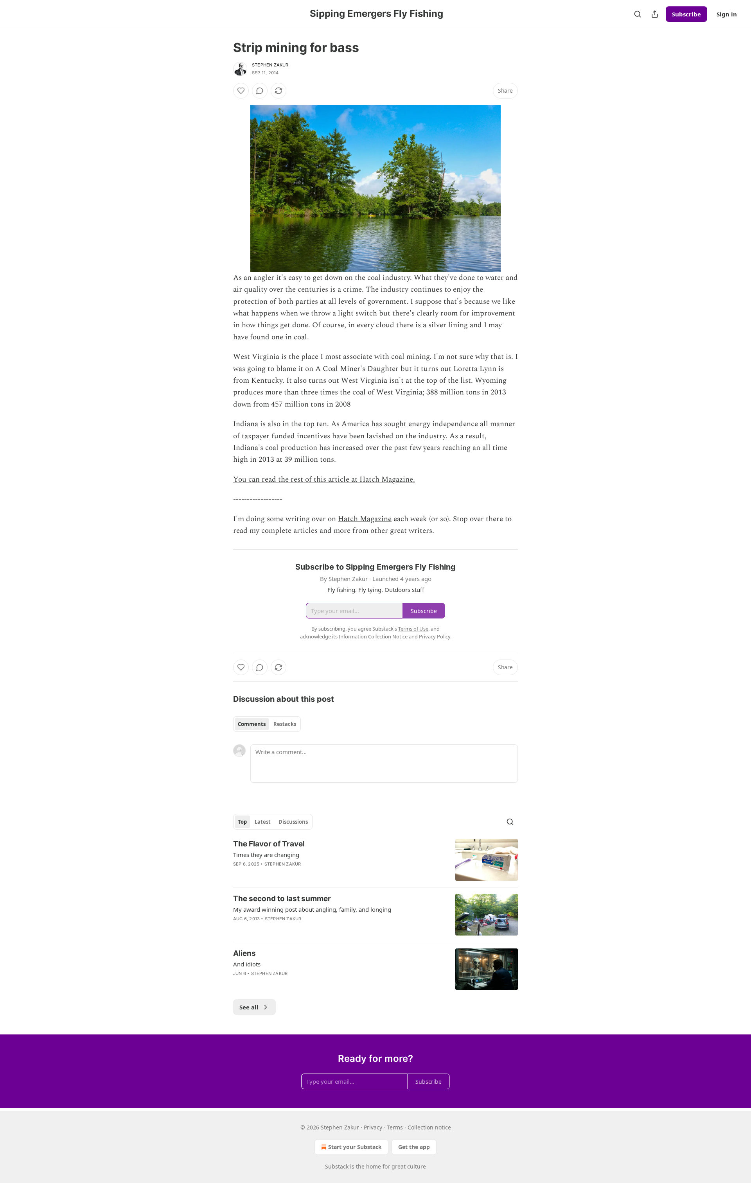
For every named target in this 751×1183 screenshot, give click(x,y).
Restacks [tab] (284, 724)
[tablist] (267, 724)
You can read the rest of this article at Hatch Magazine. (324, 479)
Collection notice (429, 1127)
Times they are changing (266, 855)
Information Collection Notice (373, 636)
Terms (395, 1127)
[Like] (241, 91)
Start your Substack (355, 1147)
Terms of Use (413, 628)
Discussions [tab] (293, 821)
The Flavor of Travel (269, 843)
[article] (375, 860)
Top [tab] (242, 821)
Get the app (414, 1147)
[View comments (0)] (260, 91)
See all (249, 1007)
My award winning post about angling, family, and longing (312, 909)
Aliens (244, 953)
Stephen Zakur (270, 65)
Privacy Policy (434, 636)
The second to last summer (282, 898)
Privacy (373, 1127)
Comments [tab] (252, 724)
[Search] (637, 14)
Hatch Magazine (365, 519)
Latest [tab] (263, 821)
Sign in (727, 14)
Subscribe (686, 14)
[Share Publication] (655, 14)
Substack (337, 1166)
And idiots (247, 964)
